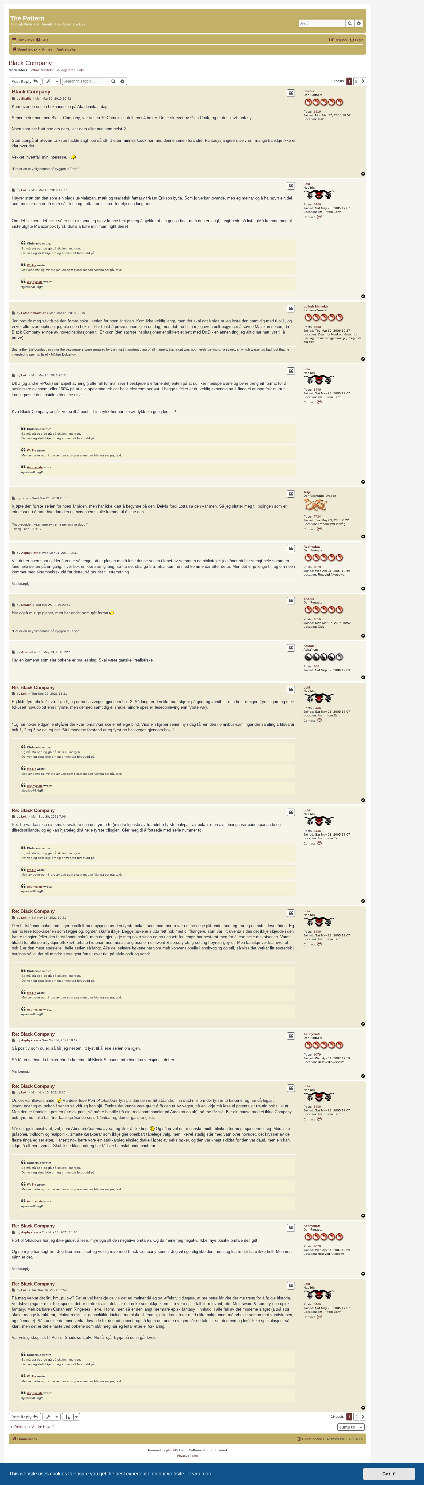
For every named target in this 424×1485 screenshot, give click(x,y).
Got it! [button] (389, 1473)
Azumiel (310, 646)
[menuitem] (42, 40)
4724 (317, 516)
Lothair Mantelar (41, 70)
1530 (317, 327)
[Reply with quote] (291, 93)
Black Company (30, 63)
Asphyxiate (35, 282)
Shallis (309, 91)
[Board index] (13, 11)
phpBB (171, 1450)
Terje (307, 492)
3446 (317, 204)
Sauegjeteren (65, 70)
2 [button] (356, 81)
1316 (317, 111)
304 (316, 666)
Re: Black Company (33, 687)
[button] (363, 81)
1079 (317, 567)
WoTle (31, 265)
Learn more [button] (200, 1473)
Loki (80, 70)
